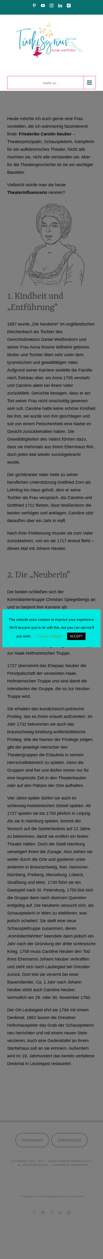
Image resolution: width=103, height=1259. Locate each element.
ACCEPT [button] (76, 636)
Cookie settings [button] (49, 636)
